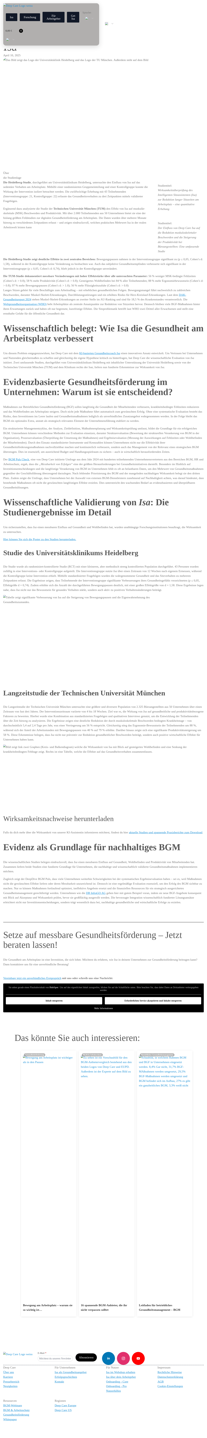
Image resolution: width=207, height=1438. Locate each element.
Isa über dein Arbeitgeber (121, 1377)
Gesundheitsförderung (16, 1414)
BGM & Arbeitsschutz (16, 1410)
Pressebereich (11, 1381)
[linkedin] (108, 1358)
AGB (161, 1381)
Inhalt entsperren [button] (54, 1001)
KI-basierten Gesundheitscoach (99, 353)
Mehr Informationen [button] (103, 1008)
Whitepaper (10, 1419)
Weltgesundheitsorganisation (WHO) (25, 304)
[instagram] (123, 1358)
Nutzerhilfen (113, 1390)
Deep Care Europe (65, 1405)
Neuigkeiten (10, 1386)
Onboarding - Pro (116, 1386)
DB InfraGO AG (96, 893)
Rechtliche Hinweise (170, 1372)
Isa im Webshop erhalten (120, 1372)
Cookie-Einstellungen (170, 1386)
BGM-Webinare (12, 1405)
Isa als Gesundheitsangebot (71, 1372)
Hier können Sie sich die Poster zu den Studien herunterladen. (39, 539)
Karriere (8, 1377)
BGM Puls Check (18, 459)
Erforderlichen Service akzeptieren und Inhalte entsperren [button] (153, 1001)
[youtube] (138, 1358)
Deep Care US (63, 1410)
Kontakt (59, 1381)
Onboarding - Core (117, 1381)
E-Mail (42, 1353)
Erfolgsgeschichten (66, 1377)
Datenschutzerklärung (170, 1377)
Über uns (8, 1372)
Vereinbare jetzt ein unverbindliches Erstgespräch (32, 978)
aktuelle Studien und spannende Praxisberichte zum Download (165, 832)
